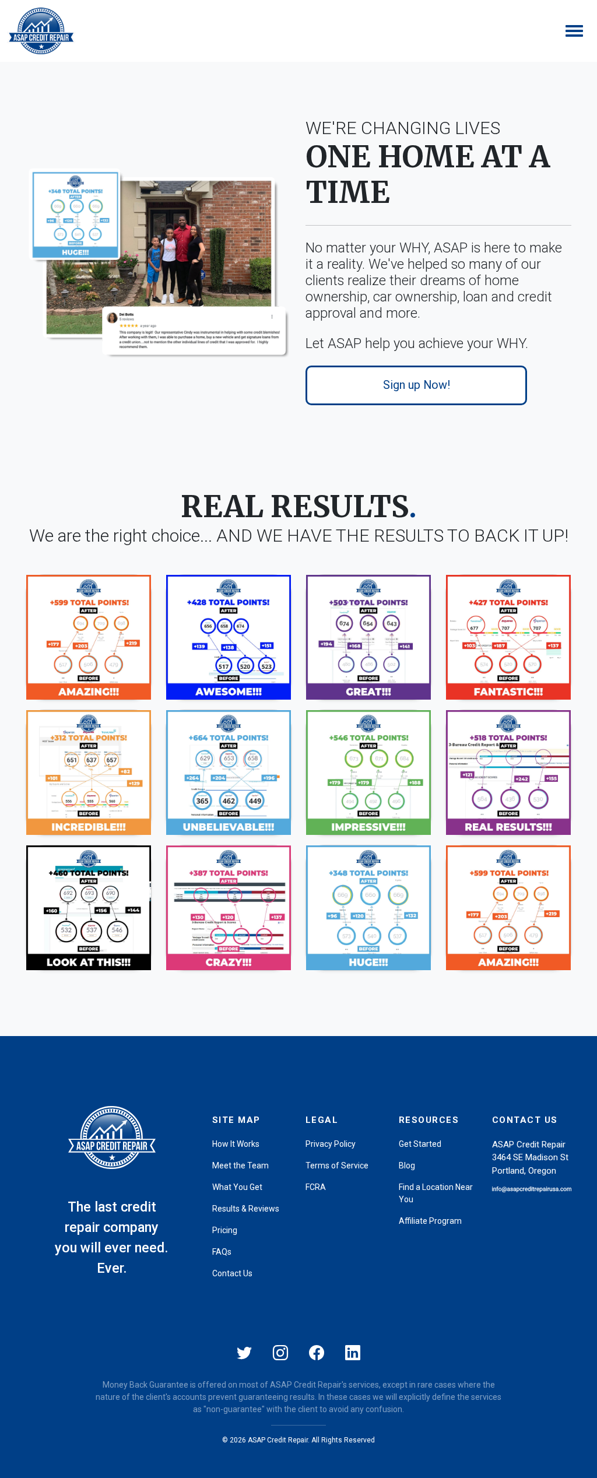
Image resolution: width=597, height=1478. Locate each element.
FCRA (315, 1187)
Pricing (224, 1230)
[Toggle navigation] (574, 31)
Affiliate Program (430, 1221)
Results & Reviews (245, 1208)
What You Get (237, 1187)
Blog (407, 1165)
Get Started (420, 1144)
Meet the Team (240, 1165)
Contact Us (232, 1273)
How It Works (235, 1144)
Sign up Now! (416, 385)
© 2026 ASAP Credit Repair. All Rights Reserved (298, 1440)
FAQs (221, 1251)
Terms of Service (336, 1165)
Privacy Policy (330, 1144)
